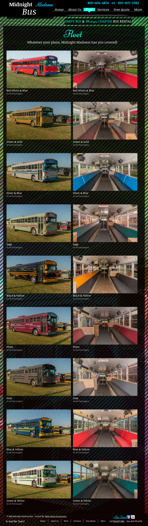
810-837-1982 (119, 521)
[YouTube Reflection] (133, 517)
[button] (39, 75)
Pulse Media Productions (55, 516)
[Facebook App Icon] (128, 517)
